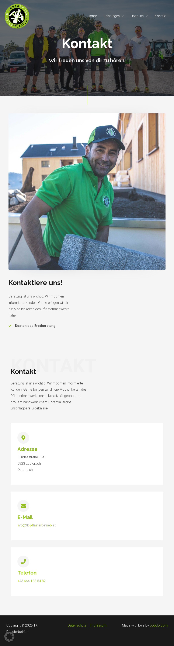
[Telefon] (23, 561)
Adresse (27, 449)
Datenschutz (77, 625)
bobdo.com (159, 625)
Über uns (137, 16)
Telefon (26, 573)
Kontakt (160, 16)
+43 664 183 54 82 (31, 581)
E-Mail (25, 517)
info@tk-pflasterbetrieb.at (36, 525)
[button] (9, 636)
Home (92, 16)
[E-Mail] (23, 506)
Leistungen (112, 16)
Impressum (98, 625)
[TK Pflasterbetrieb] (17, 16)
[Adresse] (23, 438)
